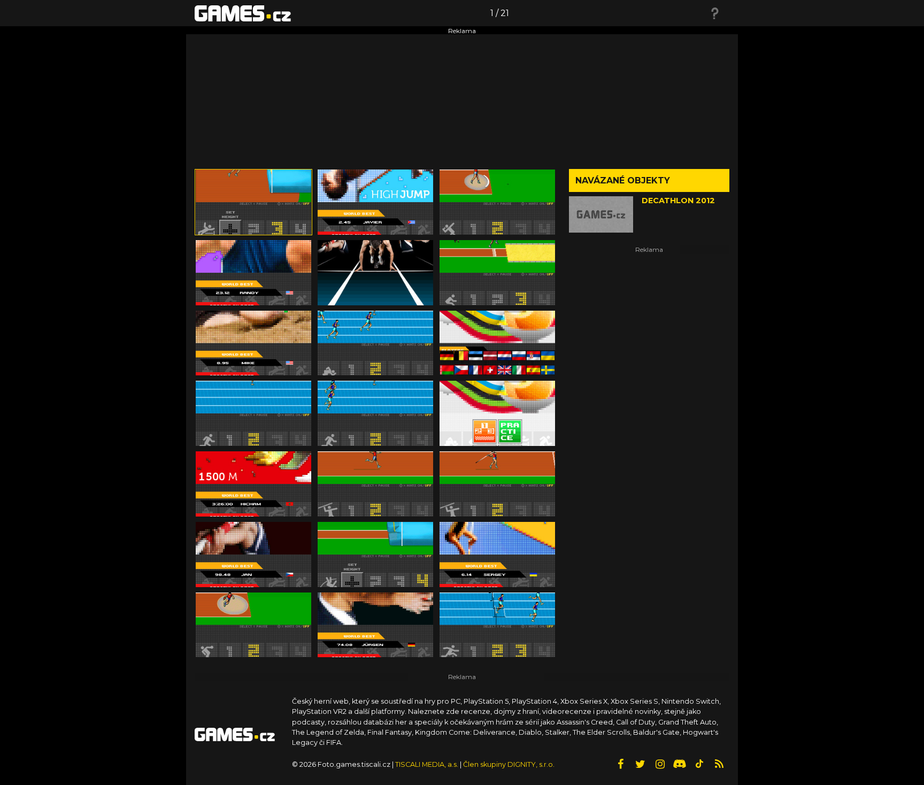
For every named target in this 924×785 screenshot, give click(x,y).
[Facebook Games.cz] (620, 764)
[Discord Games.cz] (680, 764)
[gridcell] (253, 202)
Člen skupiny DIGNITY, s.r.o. (509, 764)
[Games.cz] (243, 12)
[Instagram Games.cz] (660, 764)
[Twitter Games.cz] (640, 764)
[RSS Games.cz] (719, 764)
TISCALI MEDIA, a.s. (426, 764)
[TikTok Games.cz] (699, 764)
